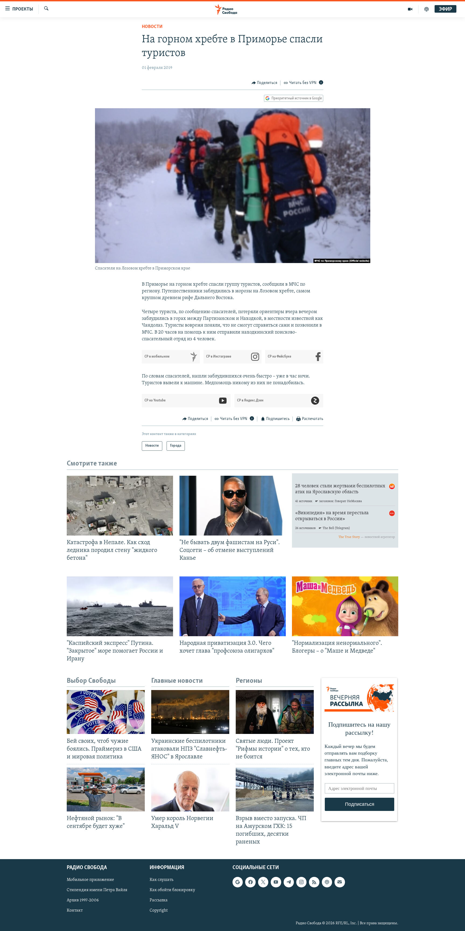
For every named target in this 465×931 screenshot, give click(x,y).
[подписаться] (339, 882)
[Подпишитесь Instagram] (301, 882)
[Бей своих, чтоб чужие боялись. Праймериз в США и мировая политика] (106, 712)
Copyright (159, 910)
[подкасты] (426, 9)
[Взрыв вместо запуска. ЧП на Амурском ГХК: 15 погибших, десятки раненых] (275, 789)
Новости (152, 26)
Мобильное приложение (90, 880)
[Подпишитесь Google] (237, 882)
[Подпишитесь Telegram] (289, 882)
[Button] (264, 82)
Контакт (75, 910)
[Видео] (410, 9)
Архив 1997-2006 (83, 900)
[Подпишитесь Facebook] (250, 882)
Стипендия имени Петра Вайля (97, 890)
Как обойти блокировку (172, 890)
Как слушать (161, 880)
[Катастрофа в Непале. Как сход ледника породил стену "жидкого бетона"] (120, 506)
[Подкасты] (327, 882)
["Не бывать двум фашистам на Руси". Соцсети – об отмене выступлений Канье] (232, 506)
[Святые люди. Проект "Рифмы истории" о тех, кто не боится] (275, 712)
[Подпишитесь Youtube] (276, 882)
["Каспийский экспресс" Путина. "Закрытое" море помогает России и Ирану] (120, 606)
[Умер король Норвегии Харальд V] (190, 789)
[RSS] (314, 882)
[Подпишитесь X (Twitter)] (263, 882)
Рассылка (159, 900)
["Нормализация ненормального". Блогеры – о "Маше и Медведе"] (345, 606)
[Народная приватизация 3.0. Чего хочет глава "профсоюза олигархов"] (232, 606)
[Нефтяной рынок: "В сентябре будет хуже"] (106, 789)
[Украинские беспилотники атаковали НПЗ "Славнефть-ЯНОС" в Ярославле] (190, 712)
